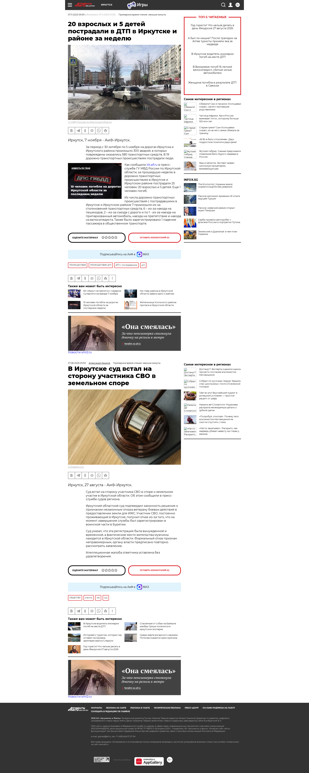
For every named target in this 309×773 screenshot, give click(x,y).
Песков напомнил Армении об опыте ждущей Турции (219, 197)
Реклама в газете (140, 708)
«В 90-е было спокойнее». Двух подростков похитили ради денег (218, 140)
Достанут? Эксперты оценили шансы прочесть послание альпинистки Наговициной (220, 372)
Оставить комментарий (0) (154, 237)
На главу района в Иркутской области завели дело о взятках (157, 292)
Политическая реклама (167, 708)
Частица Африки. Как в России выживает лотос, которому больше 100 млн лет (219, 118)
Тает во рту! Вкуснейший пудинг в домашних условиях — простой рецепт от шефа (218, 395)
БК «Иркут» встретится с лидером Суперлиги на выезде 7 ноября (102, 292)
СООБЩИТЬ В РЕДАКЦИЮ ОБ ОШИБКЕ (110, 711)
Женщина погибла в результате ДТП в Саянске (212, 84)
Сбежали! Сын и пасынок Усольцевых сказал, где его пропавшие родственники (220, 106)
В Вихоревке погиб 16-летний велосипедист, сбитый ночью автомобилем (212, 70)
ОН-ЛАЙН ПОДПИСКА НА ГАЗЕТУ (219, 708)
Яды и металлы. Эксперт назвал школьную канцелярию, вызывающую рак (216, 166)
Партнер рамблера (121, 760)
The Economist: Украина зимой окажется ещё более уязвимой (215, 185)
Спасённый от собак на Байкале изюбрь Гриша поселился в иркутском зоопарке (158, 626)
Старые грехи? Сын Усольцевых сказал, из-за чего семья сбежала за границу (219, 130)
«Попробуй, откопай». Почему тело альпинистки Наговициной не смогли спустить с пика (219, 419)
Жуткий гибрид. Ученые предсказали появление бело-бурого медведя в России (220, 154)
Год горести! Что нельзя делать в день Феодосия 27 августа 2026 (212, 27)
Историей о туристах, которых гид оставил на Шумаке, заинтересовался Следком (102, 638)
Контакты (96, 708)
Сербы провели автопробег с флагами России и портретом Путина (219, 221)
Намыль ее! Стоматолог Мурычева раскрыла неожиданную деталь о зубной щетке (218, 407)
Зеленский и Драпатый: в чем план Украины (217, 232)
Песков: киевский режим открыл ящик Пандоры (216, 209)
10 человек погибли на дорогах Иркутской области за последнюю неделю (100, 305)
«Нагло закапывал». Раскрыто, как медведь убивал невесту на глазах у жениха (219, 431)
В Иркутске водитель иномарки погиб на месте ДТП (212, 55)
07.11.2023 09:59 (76, 14)
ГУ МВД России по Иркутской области (90, 122)
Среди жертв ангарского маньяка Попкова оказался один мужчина (159, 636)
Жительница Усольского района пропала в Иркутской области (158, 304)
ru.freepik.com (76, 467)
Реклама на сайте (116, 708)
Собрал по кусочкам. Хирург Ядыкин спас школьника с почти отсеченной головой (220, 384)
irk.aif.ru (152, 164)
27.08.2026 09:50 (77, 363)
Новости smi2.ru (80, 352)
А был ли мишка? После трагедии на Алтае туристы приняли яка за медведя (212, 41)
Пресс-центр (191, 708)
